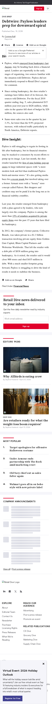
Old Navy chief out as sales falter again (25, 474)
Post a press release (21, 569)
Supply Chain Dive (32, 643)
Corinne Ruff (10, 36)
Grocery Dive (29, 635)
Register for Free (12, 698)
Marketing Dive (30, 639)
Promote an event (31, 619)
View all (6, 569)
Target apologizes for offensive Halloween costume (28, 449)
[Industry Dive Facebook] (10, 591)
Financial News (21, 286)
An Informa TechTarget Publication (26, 3)
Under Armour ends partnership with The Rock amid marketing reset (26, 461)
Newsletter (7, 620)
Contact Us (7, 616)
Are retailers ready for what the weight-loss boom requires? (25, 422)
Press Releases (9, 632)
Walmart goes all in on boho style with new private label (26, 486)
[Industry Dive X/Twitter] (15, 591)
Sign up (39, 9)
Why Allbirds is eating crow (22, 376)
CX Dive (27, 631)
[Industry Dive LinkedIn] (4, 591)
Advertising (28, 610)
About (5, 607)
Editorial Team (8, 612)
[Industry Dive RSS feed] (21, 591)
